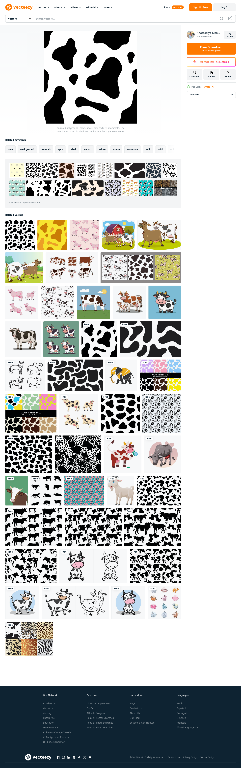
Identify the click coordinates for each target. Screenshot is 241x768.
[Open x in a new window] (84, 757)
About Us (135, 713)
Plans (167, 7)
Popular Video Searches (100, 727)
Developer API (51, 727)
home (116, 149)
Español (181, 708)
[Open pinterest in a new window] (74, 757)
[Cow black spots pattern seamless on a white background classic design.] (28, 454)
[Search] (222, 19)
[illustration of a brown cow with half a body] (16, 490)
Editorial (91, 7)
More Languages (186, 727)
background (27, 149)
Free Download (211, 48)
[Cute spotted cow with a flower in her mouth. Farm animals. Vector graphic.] (122, 454)
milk (148, 149)
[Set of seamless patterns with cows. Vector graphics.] (141, 267)
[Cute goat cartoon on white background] (120, 490)
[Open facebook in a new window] (58, 757)
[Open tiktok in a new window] (79, 757)
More (106, 7)
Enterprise (49, 717)
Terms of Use (174, 757)
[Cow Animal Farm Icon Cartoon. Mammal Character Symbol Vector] (128, 602)
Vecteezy (48, 708)
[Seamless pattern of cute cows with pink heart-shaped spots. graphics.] (84, 235)
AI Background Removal (56, 737)
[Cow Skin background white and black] (150, 339)
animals (46, 149)
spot (60, 149)
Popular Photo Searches (100, 722)
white (102, 149)
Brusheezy (49, 703)
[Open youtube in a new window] (90, 757)
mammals (132, 149)
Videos (74, 7)
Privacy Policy (190, 757)
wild (160, 149)
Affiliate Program (96, 713)
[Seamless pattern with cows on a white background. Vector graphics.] (57, 302)
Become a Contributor (142, 722)
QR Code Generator (54, 741)
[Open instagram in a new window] (63, 757)
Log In (224, 7)
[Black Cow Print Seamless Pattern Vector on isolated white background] (159, 490)
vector (87, 149)
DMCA (90, 708)
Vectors (42, 7)
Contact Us (136, 708)
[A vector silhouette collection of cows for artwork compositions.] (46, 490)
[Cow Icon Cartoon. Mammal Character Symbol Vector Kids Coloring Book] (75, 602)
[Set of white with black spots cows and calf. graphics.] (78, 413)
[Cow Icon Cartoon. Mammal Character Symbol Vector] (22, 602)
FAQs (132, 703)
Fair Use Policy (206, 757)
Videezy (47, 713)
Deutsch (181, 717)
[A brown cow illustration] (162, 454)
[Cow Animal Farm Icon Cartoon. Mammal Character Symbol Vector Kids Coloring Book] (93, 566)
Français (181, 722)
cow (10, 149)
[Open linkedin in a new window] (68, 757)
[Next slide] (176, 149)
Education (48, 722)
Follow (230, 36)
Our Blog (135, 717)
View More (166, 188)
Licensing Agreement (98, 703)
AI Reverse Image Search (57, 732)
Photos (58, 7)
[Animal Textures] (29, 639)
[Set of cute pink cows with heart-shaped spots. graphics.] (21, 302)
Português (182, 713)
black (74, 149)
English (181, 703)
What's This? (209, 86)
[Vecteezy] (18, 7)
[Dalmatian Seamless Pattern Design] (161, 413)
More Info (194, 94)
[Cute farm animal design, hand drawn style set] (164, 602)
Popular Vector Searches (100, 717)
